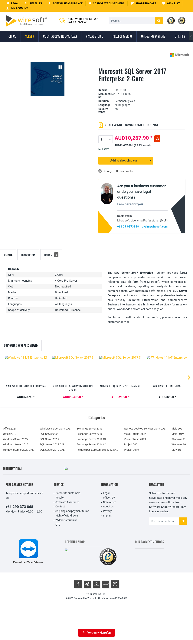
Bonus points (124, 171)
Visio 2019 (178, 433)
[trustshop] (108, 557)
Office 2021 (9, 428)
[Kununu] (106, 584)
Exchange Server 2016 (90, 433)
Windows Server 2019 (15, 444)
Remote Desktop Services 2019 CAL (144, 428)
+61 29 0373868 (128, 226)
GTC (58, 524)
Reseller (59, 497)
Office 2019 (9, 433)
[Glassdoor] (96, 584)
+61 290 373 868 (19, 507)
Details (8, 255)
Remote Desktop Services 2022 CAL (97, 449)
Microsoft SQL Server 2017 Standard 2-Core (73, 388)
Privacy (107, 511)
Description (28, 255)
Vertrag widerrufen (99, 632)
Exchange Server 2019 (90, 428)
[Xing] (87, 584)
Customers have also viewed (21, 345)
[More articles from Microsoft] (179, 55)
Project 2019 (131, 449)
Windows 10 (179, 444)
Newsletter (109, 502)
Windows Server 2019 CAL (55, 428)
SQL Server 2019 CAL (52, 449)
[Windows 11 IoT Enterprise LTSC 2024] (26, 369)
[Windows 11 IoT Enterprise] (167, 369)
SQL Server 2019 (49, 439)
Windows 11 (179, 439)
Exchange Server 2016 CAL (92, 444)
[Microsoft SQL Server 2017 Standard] (120, 369)
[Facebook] (78, 584)
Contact (60, 506)
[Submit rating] (141, 84)
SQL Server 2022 (49, 433)
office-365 (109, 497)
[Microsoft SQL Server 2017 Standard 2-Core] (73, 369)
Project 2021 (131, 444)
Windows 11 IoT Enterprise (167, 386)
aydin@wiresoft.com (155, 226)
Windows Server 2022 (15, 439)
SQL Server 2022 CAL (52, 444)
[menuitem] (143, 3)
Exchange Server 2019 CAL (92, 439)
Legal (106, 493)
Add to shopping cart (124, 160)
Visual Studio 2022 (135, 433)
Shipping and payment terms (72, 511)
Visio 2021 (178, 428)
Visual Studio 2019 (135, 439)
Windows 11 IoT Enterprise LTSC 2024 (26, 386)
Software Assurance (67, 502)
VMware (176, 449)
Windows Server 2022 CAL (18, 449)
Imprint (107, 515)
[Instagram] (115, 584)
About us (108, 506)
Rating (50, 255)
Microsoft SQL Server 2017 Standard (120, 386)
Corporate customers (67, 493)
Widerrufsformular (66, 520)
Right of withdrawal (66, 515)
